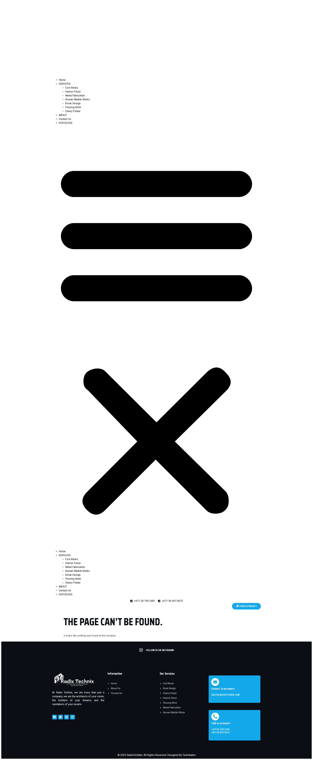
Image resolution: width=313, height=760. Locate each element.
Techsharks (189, 755)
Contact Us (65, 119)
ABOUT (63, 115)
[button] (156, 337)
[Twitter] (60, 717)
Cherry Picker (73, 111)
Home (62, 79)
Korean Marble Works (77, 99)
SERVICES (65, 83)
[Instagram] (72, 717)
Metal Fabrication (75, 95)
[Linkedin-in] (66, 717)
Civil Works (71, 87)
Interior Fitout (73, 91)
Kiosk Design (73, 103)
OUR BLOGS (65, 122)
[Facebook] (54, 717)
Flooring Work (73, 107)
